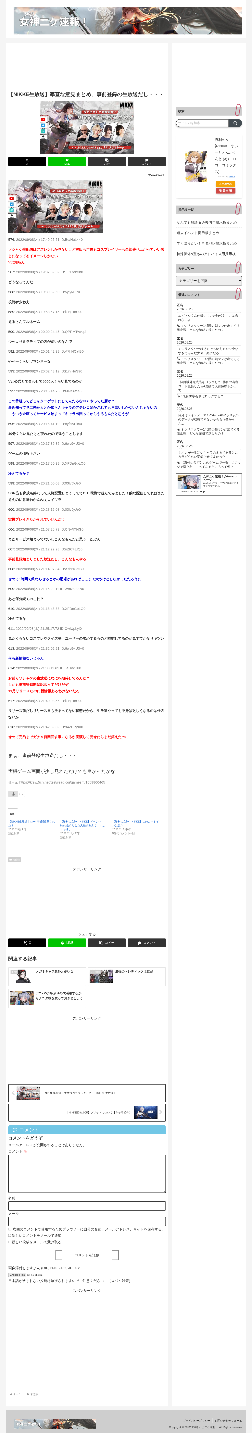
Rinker (232, 176)
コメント (17, 1151)
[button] (107, 161)
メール (13, 1214)
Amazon (225, 184)
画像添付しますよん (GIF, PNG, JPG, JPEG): (44, 1268)
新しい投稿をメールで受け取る (36, 1242)
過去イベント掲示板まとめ (198, 233)
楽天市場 (225, 190)
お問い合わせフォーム (228, 1420)
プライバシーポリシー (196, 1420)
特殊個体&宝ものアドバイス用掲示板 (206, 254)
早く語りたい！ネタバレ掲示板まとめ (207, 243)
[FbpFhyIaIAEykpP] (55, 206)
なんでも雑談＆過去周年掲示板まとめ (207, 222)
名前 (11, 1198)
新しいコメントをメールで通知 (36, 1236)
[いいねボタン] (13, 794)
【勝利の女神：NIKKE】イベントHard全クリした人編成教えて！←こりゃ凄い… (82, 825)
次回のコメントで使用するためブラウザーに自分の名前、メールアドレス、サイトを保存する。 (89, 1229)
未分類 (16, 859)
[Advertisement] (87, 69)
